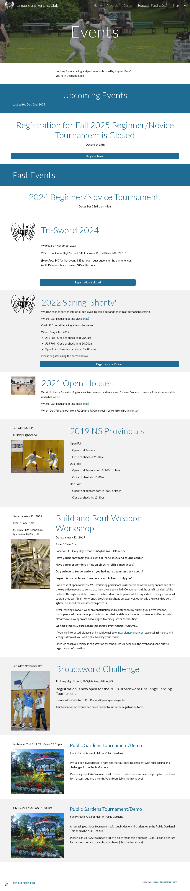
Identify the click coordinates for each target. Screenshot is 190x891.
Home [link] (98, 5)
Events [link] (141, 5)
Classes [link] (128, 5)
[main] (95, 31)
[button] (185, 5)
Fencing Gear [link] (159, 5)
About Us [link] (112, 5)
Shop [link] (175, 5)
